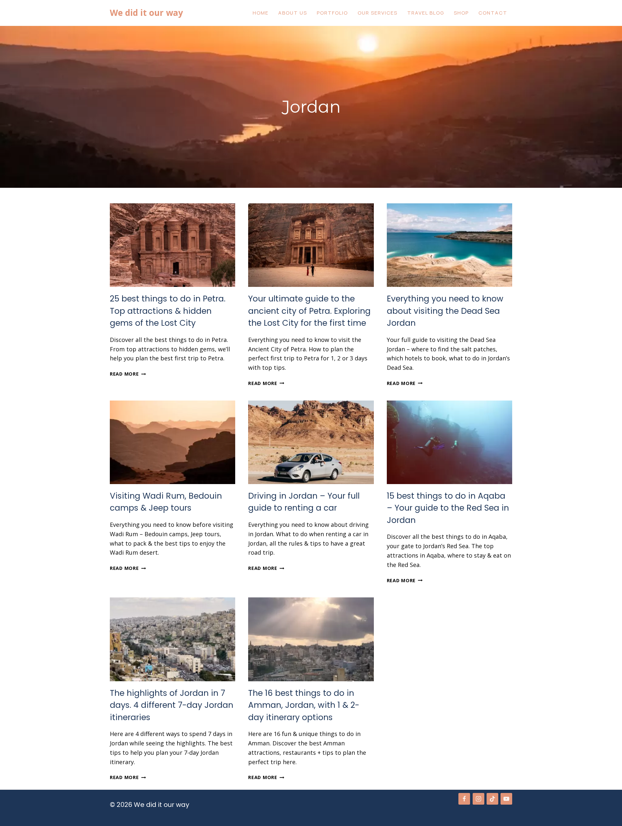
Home (261, 12)
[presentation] (172, 245)
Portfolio (332, 12)
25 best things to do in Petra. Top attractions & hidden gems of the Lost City (167, 311)
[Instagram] (478, 799)
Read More (126, 374)
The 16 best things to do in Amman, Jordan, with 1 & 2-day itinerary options (303, 705)
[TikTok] (492, 799)
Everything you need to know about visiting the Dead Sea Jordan (445, 311)
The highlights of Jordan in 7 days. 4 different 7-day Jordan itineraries (171, 705)
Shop (461, 12)
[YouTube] (506, 799)
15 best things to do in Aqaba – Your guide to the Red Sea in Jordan (448, 508)
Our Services (377, 12)
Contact (492, 12)
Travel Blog (425, 12)
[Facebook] (464, 799)
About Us (292, 12)
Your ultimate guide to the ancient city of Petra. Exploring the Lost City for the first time (309, 311)
